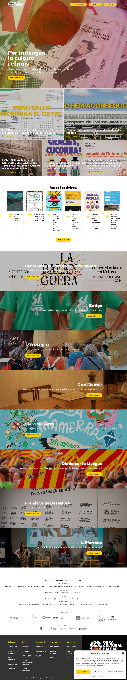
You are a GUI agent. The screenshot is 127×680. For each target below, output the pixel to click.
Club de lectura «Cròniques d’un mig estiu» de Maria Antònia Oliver (115, 221)
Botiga (68, 658)
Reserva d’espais (53, 652)
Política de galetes (96, 676)
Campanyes (26, 656)
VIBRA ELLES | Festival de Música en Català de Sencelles (56, 222)
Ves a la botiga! (94, 316)
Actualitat (40, 647)
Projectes (25, 651)
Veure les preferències (115, 672)
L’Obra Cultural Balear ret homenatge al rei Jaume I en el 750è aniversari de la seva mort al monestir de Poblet (21, 164)
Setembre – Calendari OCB (18, 217)
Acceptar (82, 672)
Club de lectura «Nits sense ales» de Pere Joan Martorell (75, 221)
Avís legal (106, 676)
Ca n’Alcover (55, 642)
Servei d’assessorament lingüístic (28, 662)
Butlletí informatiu (26, 670)
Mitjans (39, 656)
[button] (123, 653)
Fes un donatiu (69, 652)
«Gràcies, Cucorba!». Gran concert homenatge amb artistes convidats (95, 221)
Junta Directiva (11, 652)
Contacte (11, 669)
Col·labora (70, 642)
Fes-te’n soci (71, 647)
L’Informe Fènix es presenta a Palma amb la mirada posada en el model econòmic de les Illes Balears (104, 164)
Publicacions (41, 651)
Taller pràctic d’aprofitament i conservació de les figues (40, 217)
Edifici (52, 658)
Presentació (12, 647)
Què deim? (40, 642)
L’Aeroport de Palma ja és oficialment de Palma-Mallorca (95, 131)
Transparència (13, 664)
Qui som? (12, 642)
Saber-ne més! (33, 277)
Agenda (25, 647)
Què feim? (26, 642)
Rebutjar (98, 672)
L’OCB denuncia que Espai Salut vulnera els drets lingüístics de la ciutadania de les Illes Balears (31, 131)
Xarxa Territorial (11, 659)
